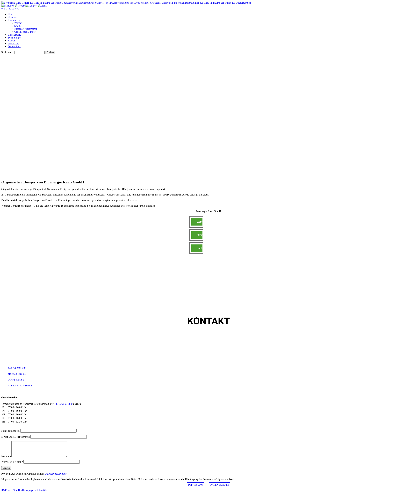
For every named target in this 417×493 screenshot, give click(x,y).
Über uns (12, 17)
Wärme (18, 23)
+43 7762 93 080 (10, 8)
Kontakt (12, 40)
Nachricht (6, 456)
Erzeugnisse (14, 20)
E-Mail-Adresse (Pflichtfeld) (15, 436)
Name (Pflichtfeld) (10, 430)
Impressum (13, 43)
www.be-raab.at (16, 379)
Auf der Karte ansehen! (20, 385)
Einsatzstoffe (14, 34)
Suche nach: (7, 52)
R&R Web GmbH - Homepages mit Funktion (24, 490)
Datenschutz (14, 46)
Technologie (14, 37)
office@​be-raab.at (17, 373)
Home (11, 14)
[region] (208, 108)
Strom (17, 25)
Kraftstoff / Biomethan (25, 28)
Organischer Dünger (24, 31)
